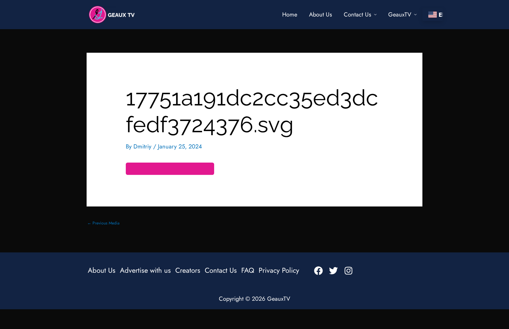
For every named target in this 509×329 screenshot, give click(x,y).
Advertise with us (145, 270)
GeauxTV (399, 14)
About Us (320, 14)
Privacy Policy (279, 270)
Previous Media (103, 223)
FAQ (247, 270)
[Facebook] (318, 270)
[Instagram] (348, 270)
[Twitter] (333, 270)
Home (289, 14)
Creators (187, 270)
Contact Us (357, 14)
